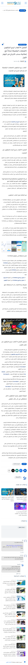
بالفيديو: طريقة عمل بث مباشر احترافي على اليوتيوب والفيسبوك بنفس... (21, 513)
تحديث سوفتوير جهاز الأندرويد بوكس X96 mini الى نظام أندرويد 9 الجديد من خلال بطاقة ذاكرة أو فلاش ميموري (9, 615)
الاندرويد (5, 277)
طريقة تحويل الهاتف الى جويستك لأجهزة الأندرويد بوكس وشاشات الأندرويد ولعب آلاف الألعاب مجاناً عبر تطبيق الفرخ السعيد (9, 591)
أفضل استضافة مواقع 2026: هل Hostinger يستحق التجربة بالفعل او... (10, 10)
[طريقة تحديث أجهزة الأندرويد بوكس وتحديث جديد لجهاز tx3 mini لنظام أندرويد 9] (21, 582)
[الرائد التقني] (14, 3)
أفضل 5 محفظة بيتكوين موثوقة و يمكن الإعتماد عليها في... (21, 499)
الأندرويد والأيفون (15, 354)
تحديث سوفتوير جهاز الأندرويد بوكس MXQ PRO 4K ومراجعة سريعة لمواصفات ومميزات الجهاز (9, 630)
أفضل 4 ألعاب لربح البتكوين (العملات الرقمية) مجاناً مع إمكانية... (7, 499)
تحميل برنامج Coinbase (19, 277)
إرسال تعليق (21, 527)
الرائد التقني (8, 662)
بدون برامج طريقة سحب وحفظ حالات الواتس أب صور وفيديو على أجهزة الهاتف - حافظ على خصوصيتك (9, 638)
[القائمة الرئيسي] (26, 3)
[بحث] (2, 3)
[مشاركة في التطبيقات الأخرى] (9, 470)
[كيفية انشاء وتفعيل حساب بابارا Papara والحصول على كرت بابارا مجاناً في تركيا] (21, 622)
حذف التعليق (18, 573)
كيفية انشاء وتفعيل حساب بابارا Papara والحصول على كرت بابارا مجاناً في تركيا (10, 623)
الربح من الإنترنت (22, 44)
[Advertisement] (14, 29)
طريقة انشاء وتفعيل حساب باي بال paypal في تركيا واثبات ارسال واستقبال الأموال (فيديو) (9, 599)
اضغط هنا (23, 366)
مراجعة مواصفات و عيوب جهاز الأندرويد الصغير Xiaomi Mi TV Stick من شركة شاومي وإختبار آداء (9, 646)
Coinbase (5, 263)
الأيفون (5, 280)
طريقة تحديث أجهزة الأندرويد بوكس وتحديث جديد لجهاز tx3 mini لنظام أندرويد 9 (9, 583)
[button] (20, 470)
